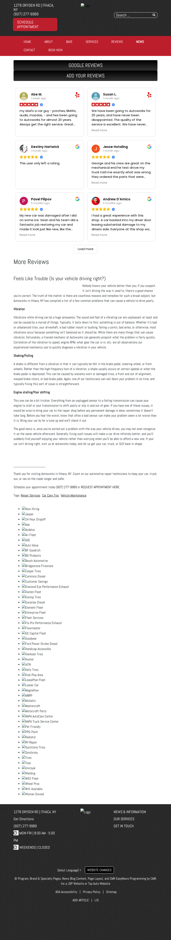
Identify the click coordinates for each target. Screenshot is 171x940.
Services (92, 42)
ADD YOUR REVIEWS (85, 75)
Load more (85, 249)
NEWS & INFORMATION (130, 811)
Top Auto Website (99, 883)
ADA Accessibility (66, 892)
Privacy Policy (91, 892)
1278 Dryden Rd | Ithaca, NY (34, 7)
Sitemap (111, 892)
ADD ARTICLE (81, 900)
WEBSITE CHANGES (99, 870)
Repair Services (30, 495)
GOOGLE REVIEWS (86, 65)
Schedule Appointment (28, 24)
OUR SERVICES (124, 818)
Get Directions (24, 818)
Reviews (117, 42)
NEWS (140, 42)
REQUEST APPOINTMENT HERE (100, 487)
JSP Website (76, 883)
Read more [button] (99, 130)
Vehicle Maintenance (73, 495)
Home (27, 42)
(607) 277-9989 (26, 14)
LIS (97, 900)
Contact (29, 50)
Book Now (55, 50)
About (48, 42)
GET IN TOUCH (124, 826)
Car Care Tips (50, 495)
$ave (69, 42)
